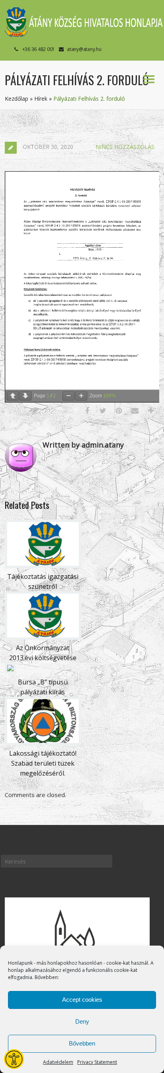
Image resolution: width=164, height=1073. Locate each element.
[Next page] (25, 396)
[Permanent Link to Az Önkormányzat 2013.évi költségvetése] (43, 637)
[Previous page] (13, 396)
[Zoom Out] (68, 396)
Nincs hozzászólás (125, 146)
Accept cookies (82, 999)
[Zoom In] (81, 396)
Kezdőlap (16, 98)
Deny (82, 1021)
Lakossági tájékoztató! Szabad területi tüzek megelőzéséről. (42, 763)
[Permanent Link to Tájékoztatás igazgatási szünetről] (43, 566)
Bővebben (82, 1043)
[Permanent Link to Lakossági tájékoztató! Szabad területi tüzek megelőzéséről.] (43, 743)
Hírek (40, 98)
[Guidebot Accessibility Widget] (14, 1059)
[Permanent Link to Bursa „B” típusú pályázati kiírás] (10, 671)
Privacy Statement (97, 1062)
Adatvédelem (58, 1062)
